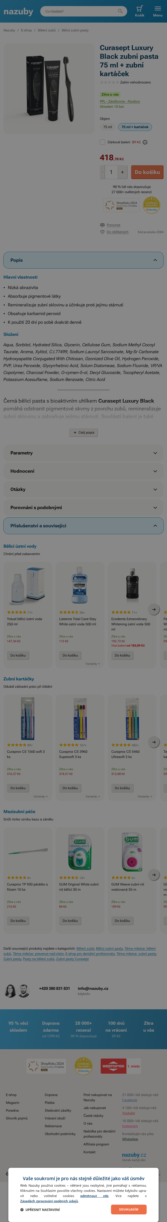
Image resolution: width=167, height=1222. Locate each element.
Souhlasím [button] (129, 1209)
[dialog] (83, 1195)
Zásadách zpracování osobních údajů (49, 1201)
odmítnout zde (94, 1196)
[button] (40, 1209)
